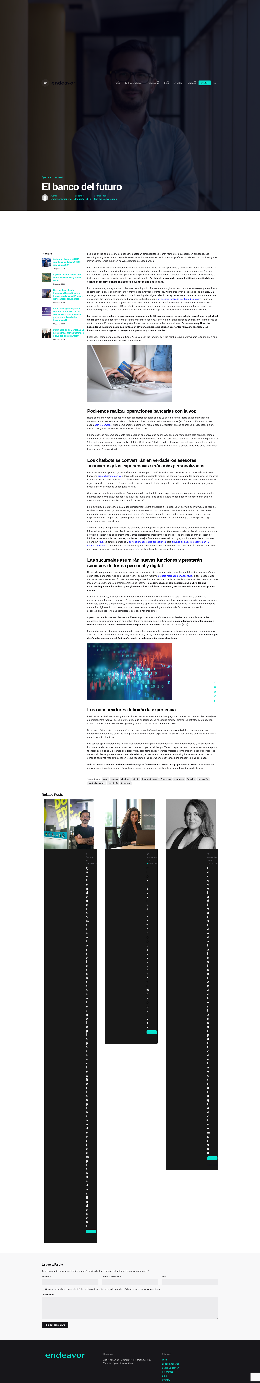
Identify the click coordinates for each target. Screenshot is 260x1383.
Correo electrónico (111, 1276)
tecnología (113, 783)
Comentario (48, 1294)
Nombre (46, 1276)
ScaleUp (205, 83)
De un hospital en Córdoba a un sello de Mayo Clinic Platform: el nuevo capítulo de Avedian (68, 333)
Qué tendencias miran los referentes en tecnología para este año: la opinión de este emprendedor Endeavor (87, 1047)
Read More (91, 1238)
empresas (179, 779)
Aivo (105, 779)
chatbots (125, 779)
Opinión (45, 177)
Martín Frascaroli (97, 783)
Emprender (166, 779)
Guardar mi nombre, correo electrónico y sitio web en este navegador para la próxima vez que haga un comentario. (102, 1289)
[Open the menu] (45, 83)
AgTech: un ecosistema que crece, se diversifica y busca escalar (67, 277)
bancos (114, 779)
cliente (136, 779)
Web (164, 1276)
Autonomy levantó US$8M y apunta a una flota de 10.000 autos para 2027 (67, 262)
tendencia (125, 783)
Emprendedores (149, 779)
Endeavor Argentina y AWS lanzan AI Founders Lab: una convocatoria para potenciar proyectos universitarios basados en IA (67, 314)
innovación (203, 779)
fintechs (191, 779)
